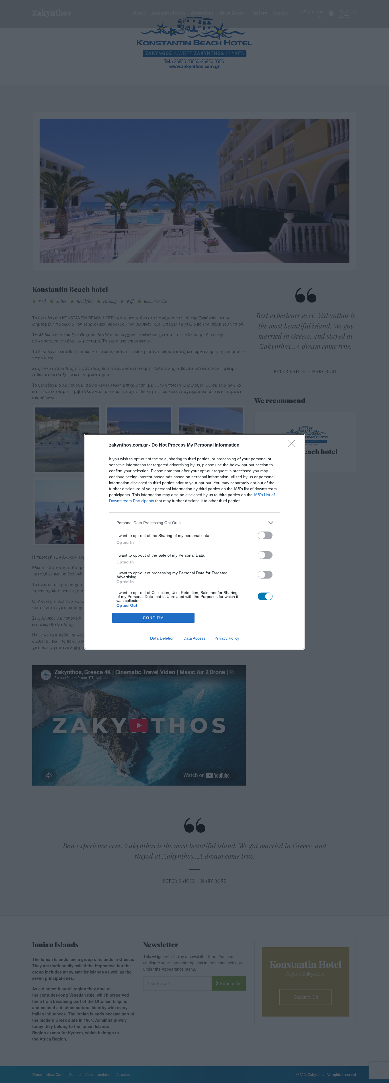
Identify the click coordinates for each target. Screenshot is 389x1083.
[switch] (265, 535)
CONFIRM (153, 618)
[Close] (293, 445)
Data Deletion (162, 638)
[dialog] (194, 541)
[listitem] (194, 523)
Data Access (194, 638)
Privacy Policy (226, 638)
